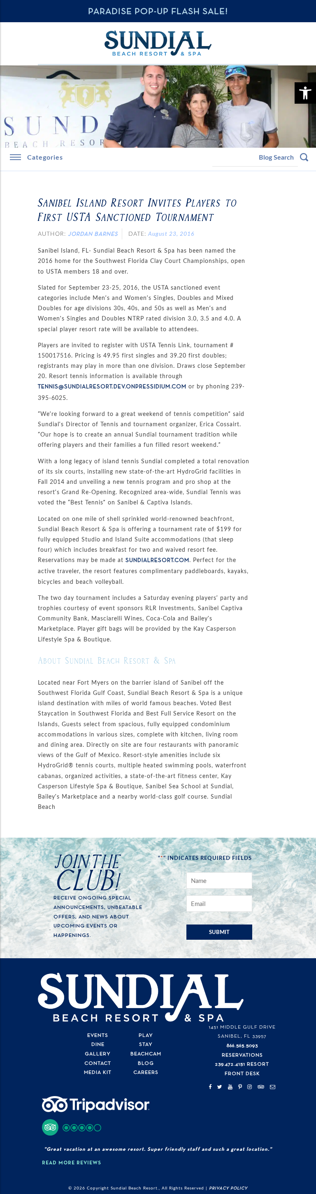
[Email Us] (273, 1087)
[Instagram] (249, 1087)
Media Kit (98, 1072)
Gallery (98, 1054)
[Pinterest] (240, 1087)
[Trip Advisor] (261, 1087)
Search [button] (304, 157)
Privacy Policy (228, 1188)
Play (146, 1035)
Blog (146, 1063)
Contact (97, 1063)
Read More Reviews (71, 1163)
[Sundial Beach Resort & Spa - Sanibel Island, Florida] (158, 43)
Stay (146, 1044)
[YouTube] (230, 1087)
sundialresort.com (157, 560)
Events (97, 1035)
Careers (145, 1072)
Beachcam (145, 1054)
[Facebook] (210, 1087)
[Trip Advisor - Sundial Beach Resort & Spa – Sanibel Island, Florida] (95, 1110)
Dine (98, 1044)
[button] (72, 1127)
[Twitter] (220, 1087)
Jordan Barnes (93, 234)
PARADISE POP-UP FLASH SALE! (158, 11)
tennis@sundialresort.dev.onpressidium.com (112, 387)
